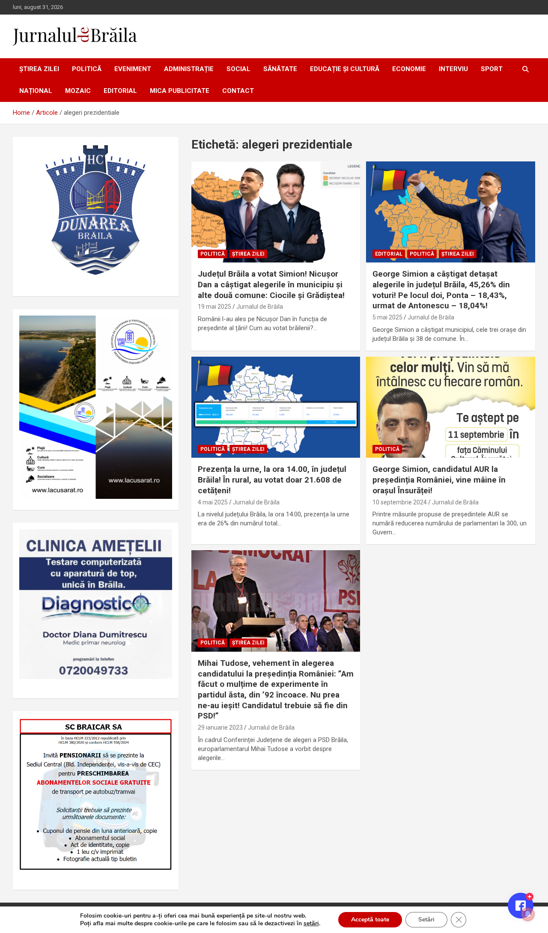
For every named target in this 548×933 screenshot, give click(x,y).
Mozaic (78, 91)
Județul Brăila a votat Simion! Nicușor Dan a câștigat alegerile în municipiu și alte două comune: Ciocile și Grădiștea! (271, 284)
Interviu (453, 69)
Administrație (189, 69)
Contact (238, 91)
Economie (409, 69)
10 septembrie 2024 (399, 502)
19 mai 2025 (214, 306)
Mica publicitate (179, 91)
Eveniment (132, 69)
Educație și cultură (344, 69)
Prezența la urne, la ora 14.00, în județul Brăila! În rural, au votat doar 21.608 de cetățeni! (272, 479)
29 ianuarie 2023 (220, 727)
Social (238, 69)
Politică (86, 69)
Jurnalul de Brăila (259, 306)
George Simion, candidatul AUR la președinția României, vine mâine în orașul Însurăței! (439, 479)
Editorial (120, 91)
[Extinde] (161, 540)
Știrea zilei (39, 69)
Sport (492, 69)
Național (35, 91)
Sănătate (280, 69)
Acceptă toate (370, 919)
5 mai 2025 (387, 317)
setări (311, 923)
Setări (426, 919)
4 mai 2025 (213, 502)
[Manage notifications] (528, 914)
